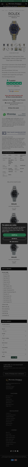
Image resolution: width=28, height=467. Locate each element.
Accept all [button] (14, 235)
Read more (12, 231)
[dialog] (14, 233)
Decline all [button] (14, 238)
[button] (14, 241)
